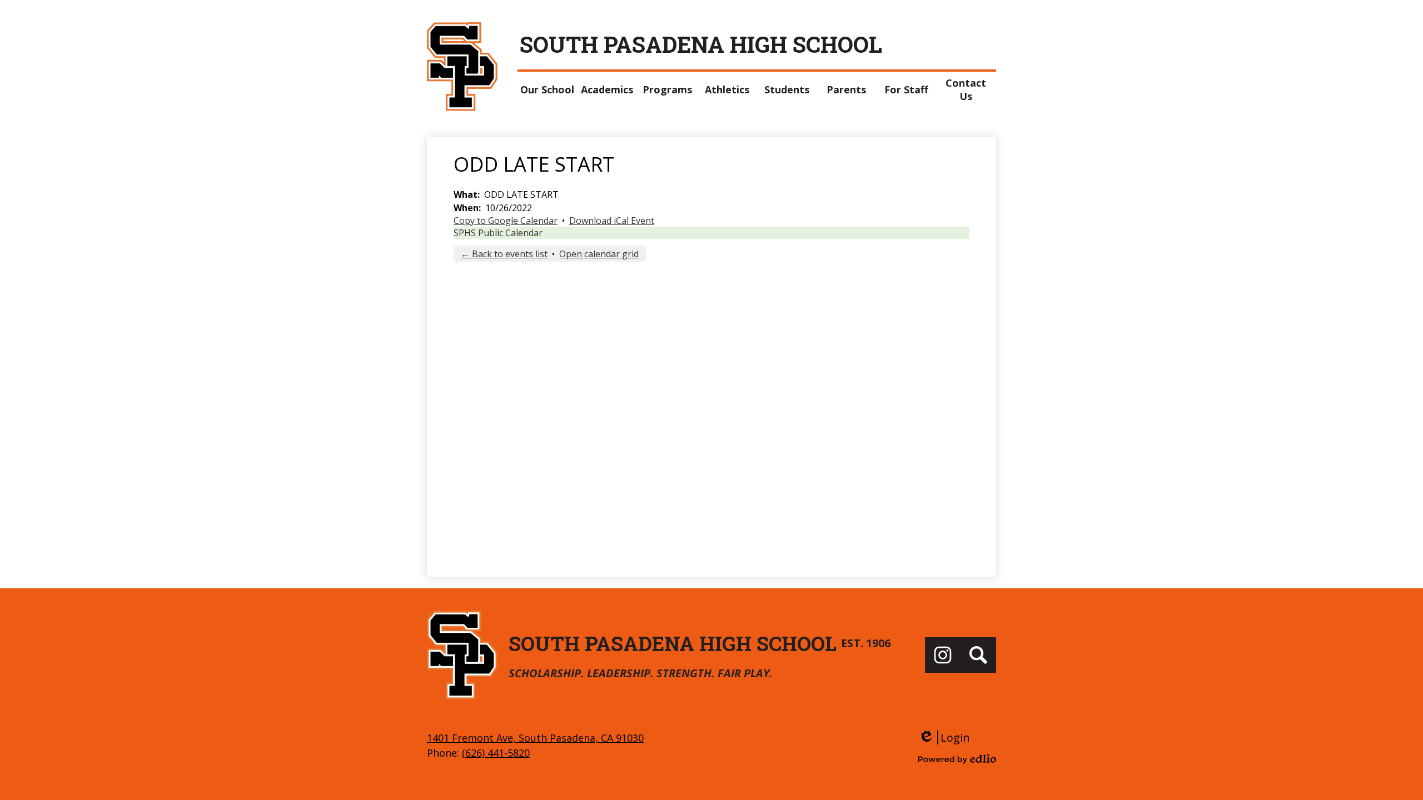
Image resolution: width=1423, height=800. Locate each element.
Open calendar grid (599, 254)
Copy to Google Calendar (506, 220)
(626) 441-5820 (496, 752)
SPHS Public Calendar (498, 233)
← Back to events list (504, 254)
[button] (548, 89)
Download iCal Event (611, 220)
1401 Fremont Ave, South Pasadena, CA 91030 (535, 737)
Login (944, 737)
